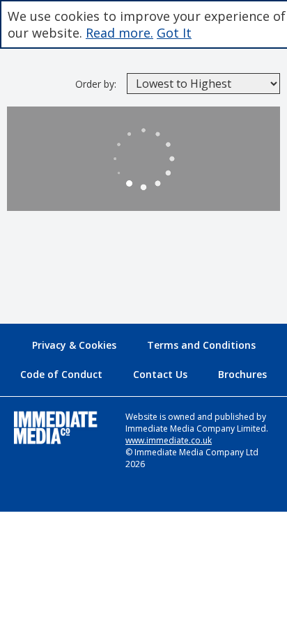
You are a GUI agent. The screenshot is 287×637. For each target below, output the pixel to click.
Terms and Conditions (201, 345)
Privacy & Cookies (74, 345)
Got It (174, 32)
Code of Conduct (61, 374)
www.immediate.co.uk (168, 440)
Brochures (242, 374)
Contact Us (160, 374)
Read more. (119, 32)
